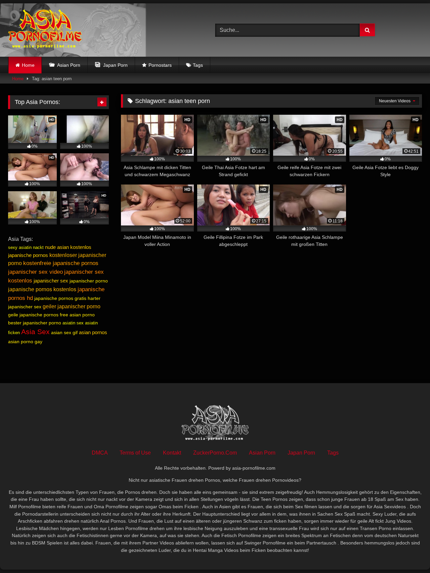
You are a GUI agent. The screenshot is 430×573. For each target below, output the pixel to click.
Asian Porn (262, 453)
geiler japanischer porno (71, 306)
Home (28, 65)
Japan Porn (301, 453)
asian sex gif (64, 332)
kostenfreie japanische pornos (60, 263)
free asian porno (77, 314)
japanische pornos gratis (60, 298)
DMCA (100, 453)
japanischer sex (51, 280)
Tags (198, 65)
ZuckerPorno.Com (215, 453)
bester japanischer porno (34, 322)
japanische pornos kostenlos (42, 289)
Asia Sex (35, 332)
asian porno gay (25, 341)
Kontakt (172, 453)
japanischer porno (89, 280)
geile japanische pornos (33, 314)
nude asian (57, 247)
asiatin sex (73, 322)
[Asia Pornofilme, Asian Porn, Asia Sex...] (45, 30)
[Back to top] (409, 553)
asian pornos (93, 332)
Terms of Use (135, 453)
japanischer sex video (35, 271)
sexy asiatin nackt (26, 247)
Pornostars (160, 65)
